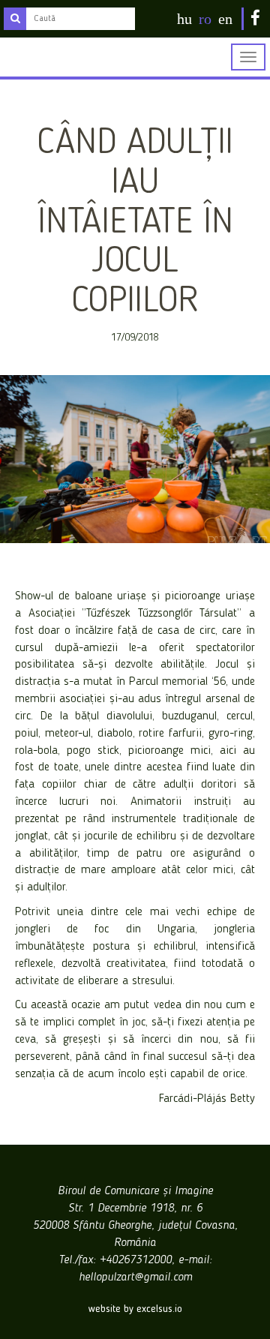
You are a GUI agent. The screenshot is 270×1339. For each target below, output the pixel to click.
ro (205, 19)
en (225, 19)
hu (184, 19)
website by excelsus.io (135, 1309)
